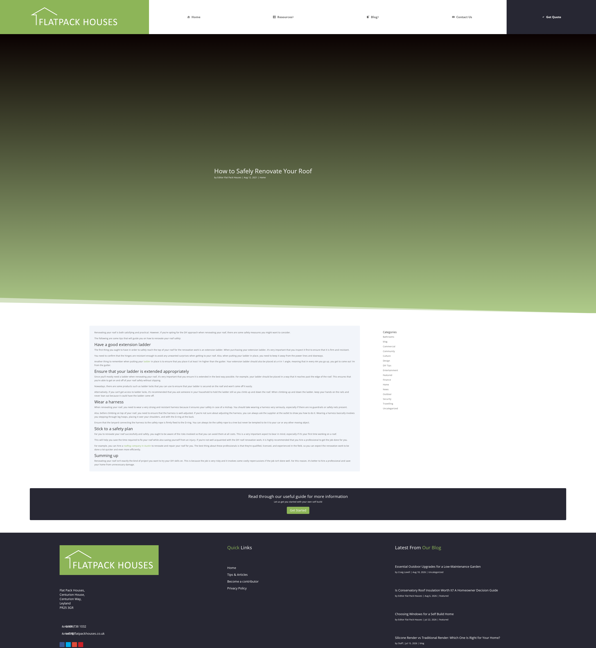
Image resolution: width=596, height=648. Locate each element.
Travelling (388, 403)
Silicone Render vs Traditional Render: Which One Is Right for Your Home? (447, 638)
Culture (387, 355)
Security (387, 398)
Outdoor (387, 394)
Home (196, 17)
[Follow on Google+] (74, 644)
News (386, 389)
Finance (387, 379)
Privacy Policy (237, 588)
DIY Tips (387, 365)
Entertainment (390, 370)
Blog (374, 17)
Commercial (389, 346)
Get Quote (553, 17)
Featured (387, 375)
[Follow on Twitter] (68, 644)
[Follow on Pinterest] (80, 644)
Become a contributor (243, 581)
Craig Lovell (404, 572)
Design (386, 360)
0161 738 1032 (76, 626)
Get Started (298, 510)
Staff (400, 643)
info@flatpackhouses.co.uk (85, 633)
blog (385, 341)
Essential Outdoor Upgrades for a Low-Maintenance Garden (438, 566)
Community (389, 351)
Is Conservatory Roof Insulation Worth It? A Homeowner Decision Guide (446, 590)
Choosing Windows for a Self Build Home (424, 614)
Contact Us (464, 17)
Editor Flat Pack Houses (229, 177)
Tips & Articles (237, 575)
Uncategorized (390, 408)
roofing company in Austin (137, 445)
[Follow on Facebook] (62, 644)
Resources (284, 17)
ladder (147, 361)
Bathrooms (388, 336)
